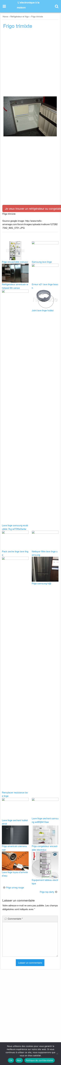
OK (10, 1060)
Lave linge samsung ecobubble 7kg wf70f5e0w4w (15, 527)
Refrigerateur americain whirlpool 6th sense (15, 286)
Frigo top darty (47, 891)
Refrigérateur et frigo (19, 16)
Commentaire (15, 918)
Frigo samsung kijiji (41, 583)
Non (19, 1060)
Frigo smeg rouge (15, 887)
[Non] (57, 1053)
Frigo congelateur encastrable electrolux (45, 847)
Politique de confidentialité (39, 1060)
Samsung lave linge (42, 261)
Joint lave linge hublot (42, 310)
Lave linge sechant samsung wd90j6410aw (45, 820)
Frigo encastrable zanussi (15, 261)
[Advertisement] (30, 63)
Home (5, 16)
